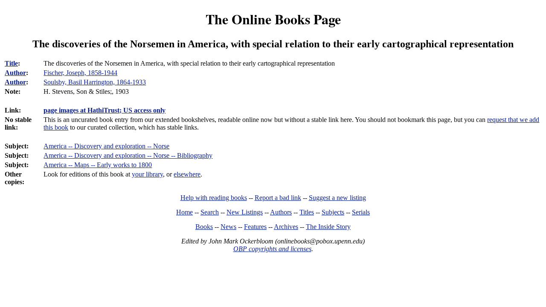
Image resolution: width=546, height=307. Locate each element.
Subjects (333, 212)
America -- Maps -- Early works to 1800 (98, 164)
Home (184, 212)
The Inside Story (328, 226)
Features (255, 226)
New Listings (245, 212)
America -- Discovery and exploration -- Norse (106, 146)
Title (11, 63)
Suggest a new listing (337, 197)
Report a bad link (278, 197)
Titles (306, 212)
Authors (281, 212)
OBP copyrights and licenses (272, 248)
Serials (361, 212)
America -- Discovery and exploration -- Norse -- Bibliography (128, 155)
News (228, 226)
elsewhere (187, 174)
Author (15, 72)
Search (209, 212)
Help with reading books (213, 197)
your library (147, 174)
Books (204, 226)
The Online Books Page (273, 19)
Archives (286, 226)
